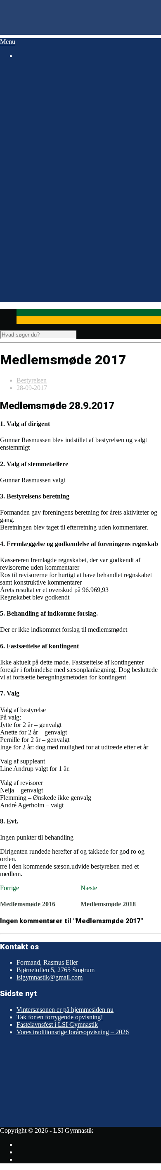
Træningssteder (49, 231)
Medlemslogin (48, 216)
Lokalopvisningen (53, 253)
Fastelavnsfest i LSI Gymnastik (57, 1024)
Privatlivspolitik (50, 201)
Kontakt (40, 169)
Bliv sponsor (62, 161)
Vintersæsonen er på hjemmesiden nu (65, 1009)
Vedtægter (43, 186)
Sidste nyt (29, 283)
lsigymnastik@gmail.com (50, 977)
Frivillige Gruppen (54, 146)
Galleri (25, 275)
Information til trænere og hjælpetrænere (82, 261)
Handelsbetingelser (54, 193)
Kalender (28, 290)
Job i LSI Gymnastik (57, 139)
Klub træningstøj (51, 268)
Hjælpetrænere (49, 129)
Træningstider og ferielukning (68, 238)
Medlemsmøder (50, 179)
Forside (26, 69)
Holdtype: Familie (53, 92)
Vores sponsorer (50, 154)
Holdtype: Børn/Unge (58, 84)
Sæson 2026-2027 (40, 77)
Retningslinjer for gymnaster (67, 246)
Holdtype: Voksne (53, 99)
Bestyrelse (43, 114)
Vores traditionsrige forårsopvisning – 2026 (73, 1031)
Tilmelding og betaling (59, 223)
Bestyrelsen (32, 380)
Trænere (40, 121)
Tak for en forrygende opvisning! (60, 1017)
